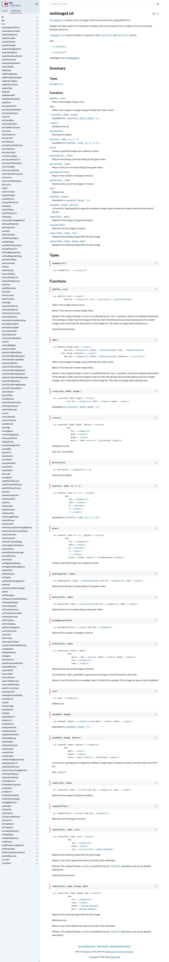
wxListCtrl (6, 452)
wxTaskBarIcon (9, 781)
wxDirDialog (7, 209)
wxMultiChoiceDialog (12, 541)
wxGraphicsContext (11, 313)
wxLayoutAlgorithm (11, 445)
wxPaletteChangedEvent (13, 581)
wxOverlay (7, 559)
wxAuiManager (9, 45)
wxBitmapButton (10, 73)
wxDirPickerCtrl (9, 213)
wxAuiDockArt (8, 41)
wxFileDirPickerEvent (12, 245)
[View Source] (157, 12)
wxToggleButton (9, 802)
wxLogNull (7, 477)
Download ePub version (120, 946)
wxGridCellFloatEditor (12, 366)
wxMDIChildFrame (10, 481)
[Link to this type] (47, 263)
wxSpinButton (8, 716)
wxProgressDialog (10, 641)
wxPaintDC (7, 570)
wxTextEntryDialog (10, 798)
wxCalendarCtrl (9, 106)
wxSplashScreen (9, 727)
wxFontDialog (8, 273)
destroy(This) (56, 131)
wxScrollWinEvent (10, 681)
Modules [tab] (15, 11)
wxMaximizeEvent (10, 495)
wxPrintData (8, 620)
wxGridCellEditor (10, 363)
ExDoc (88, 951)
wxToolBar (6, 806)
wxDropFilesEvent (10, 223)
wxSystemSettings (10, 777)
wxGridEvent (8, 391)
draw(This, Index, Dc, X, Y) (64, 139)
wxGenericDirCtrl (10, 306)
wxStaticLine (7, 748)
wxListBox (6, 448)
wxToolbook (7, 813)
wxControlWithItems (11, 181)
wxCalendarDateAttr (11, 109)
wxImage (6, 427)
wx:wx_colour (137, 356)
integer (78, 296)
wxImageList (7, 431)
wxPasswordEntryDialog (13, 588)
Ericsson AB (115, 957)
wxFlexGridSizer (9, 259)
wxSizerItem (7, 709)
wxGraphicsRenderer (11, 338)
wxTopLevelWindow (11, 816)
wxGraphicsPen (9, 334)
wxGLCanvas (8, 295)
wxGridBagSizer (9, 345)
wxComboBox (8, 166)
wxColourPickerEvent (12, 163)
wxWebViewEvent (10, 838)
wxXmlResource (9, 856)
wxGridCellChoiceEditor (13, 359)
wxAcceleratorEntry (11, 27)
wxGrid (5, 341)
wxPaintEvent (8, 573)
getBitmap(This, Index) (61, 156)
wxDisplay (6, 216)
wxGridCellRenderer (11, 381)
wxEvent (6, 231)
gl (2, 16)
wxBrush (6, 91)
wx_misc (5, 859)
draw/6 (53, 148)
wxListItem (7, 459)
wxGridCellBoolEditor (12, 352)
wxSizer (5, 702)
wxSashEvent (8, 659)
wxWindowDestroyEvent (13, 852)
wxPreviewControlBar (12, 613)
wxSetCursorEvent (10, 688)
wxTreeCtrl (7, 820)
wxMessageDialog (10, 516)
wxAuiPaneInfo (9, 59)
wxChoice (6, 131)
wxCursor (6, 184)
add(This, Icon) (57, 98)
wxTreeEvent (8, 823)
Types (53, 78)
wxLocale (6, 473)
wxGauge (6, 302)
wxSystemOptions (10, 773)
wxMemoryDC (8, 498)
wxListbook (7, 470)
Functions (56, 93)
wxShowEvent (8, 691)
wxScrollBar (7, 673)
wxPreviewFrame (10, 616)
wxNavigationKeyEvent (12, 545)
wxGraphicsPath (9, 331)
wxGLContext (8, 298)
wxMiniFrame (8, 520)
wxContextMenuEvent (12, 173)
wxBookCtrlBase (9, 81)
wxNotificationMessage (13, 552)
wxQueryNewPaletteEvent (14, 645)
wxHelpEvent (8, 398)
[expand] (37, 17)
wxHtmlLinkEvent (10, 406)
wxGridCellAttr (9, 348)
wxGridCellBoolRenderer (13, 356)
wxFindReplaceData (11, 252)
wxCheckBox (8, 120)
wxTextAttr (7, 788)
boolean (89, 398)
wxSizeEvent (7, 698)
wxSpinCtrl (7, 720)
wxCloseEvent (8, 148)
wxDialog (6, 206)
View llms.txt (103, 946)
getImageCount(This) (60, 172)
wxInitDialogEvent (10, 434)
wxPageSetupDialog (11, 563)
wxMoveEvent (8, 538)
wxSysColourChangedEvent (14, 770)
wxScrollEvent (8, 677)
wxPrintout (7, 638)
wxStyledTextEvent (10, 766)
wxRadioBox (7, 648)
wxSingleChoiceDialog (12, 695)
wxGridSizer (7, 395)
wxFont (5, 266)
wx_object (6, 863)
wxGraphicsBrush (10, 309)
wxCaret (6, 116)
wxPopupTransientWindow (14, 598)
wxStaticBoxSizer (10, 745)
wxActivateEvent (9, 34)
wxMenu (6, 502)
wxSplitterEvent (9, 731)
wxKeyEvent (7, 441)
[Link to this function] (47, 289)
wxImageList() (56, 84)
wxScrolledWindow (11, 684)
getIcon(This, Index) (60, 164)
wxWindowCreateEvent (13, 845)
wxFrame (6, 284)
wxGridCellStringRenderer (14, 384)
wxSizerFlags (8, 706)
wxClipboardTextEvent (12, 145)
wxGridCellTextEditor (12, 388)
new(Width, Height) (59, 197)
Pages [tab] (5, 11)
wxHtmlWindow (9, 409)
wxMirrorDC (8, 523)
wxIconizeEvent (9, 420)
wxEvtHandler (8, 234)
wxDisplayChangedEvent (13, 220)
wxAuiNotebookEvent (12, 56)
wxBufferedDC (8, 95)
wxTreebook (7, 827)
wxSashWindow (9, 666)
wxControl (7, 177)
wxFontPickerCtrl (10, 277)
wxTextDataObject (10, 795)
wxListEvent (7, 456)
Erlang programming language (119, 951)
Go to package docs (86, 946)
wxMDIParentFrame (11, 488)
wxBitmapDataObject (12, 77)
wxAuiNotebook (9, 52)
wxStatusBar (7, 756)
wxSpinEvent (8, 723)
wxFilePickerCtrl (9, 248)
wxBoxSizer (7, 88)
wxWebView (7, 834)
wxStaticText (7, 752)
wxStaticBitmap (9, 738)
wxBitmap (6, 70)
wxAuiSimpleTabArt (11, 63)
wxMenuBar (7, 506)
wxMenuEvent (8, 509)
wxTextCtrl (7, 791)
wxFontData (7, 270)
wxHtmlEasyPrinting (11, 402)
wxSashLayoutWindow (12, 663)
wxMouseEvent (9, 534)
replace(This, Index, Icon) (63, 233)
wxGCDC (6, 291)
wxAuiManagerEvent (11, 48)
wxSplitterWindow (10, 734)
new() (52, 189)
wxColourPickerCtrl (11, 159)
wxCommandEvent (10, 170)
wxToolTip (6, 809)
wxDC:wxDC (78, 506)
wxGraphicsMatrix (10, 323)
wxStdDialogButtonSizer (13, 759)
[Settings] (157, 4)
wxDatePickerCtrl (10, 202)
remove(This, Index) (60, 217)
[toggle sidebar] (36, 3)
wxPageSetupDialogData (13, 566)
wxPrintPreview (9, 631)
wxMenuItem (8, 513)
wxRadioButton (9, 652)
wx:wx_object (78, 270)
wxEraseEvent (8, 227)
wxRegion (6, 656)
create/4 (54, 123)
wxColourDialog (9, 156)
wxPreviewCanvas (10, 609)
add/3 (52, 107)
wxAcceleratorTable (11, 31)
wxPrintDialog (8, 623)
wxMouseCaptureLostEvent (15, 531)
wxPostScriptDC (9, 606)
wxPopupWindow (10, 602)
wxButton (6, 102)
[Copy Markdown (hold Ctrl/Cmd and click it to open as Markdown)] (154, 12)
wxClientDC (7, 138)
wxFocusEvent (8, 263)
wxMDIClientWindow (12, 484)
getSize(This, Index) (60, 180)
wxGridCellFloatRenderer (13, 370)
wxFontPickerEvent (11, 281)
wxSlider (6, 713)
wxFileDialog (8, 241)
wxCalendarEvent (10, 113)
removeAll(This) (57, 225)
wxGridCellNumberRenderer (15, 377)
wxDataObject (8, 195)
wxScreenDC (8, 670)
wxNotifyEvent (9, 556)
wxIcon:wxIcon (103, 299)
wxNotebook (8, 548)
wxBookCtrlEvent (10, 84)
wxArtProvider (8, 38)
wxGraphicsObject (10, 327)
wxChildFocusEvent (11, 127)
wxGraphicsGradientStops (14, 320)
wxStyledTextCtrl (10, 763)
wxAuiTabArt (8, 66)
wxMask (6, 491)
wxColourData (8, 152)
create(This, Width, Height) (64, 115)
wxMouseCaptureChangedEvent (17, 527)
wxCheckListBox (9, 123)
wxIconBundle (8, 416)
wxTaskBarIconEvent (11, 784)
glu (3, 20)
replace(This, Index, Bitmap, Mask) (68, 241)
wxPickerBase (8, 595)
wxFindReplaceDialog (12, 256)
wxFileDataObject (10, 238)
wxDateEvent (8, 198)
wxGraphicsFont (9, 316)
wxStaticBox (7, 741)
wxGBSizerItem (9, 288)
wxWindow (7, 841)
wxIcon (5, 413)
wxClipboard (8, 141)
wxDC (5, 188)
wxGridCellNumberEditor (13, 373)
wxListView (7, 466)
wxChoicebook (8, 134)
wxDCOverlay (8, 191)
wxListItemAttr (9, 463)
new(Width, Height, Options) (64, 205)
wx (11, 2)
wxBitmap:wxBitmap (122, 299)
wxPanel (6, 584)
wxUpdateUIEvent (10, 831)
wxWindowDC (8, 848)
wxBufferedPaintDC (11, 98)
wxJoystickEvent (9, 438)
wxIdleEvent (7, 423)
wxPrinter (6, 634)
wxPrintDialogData (11, 627)
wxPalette (6, 577)
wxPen (5, 591)
